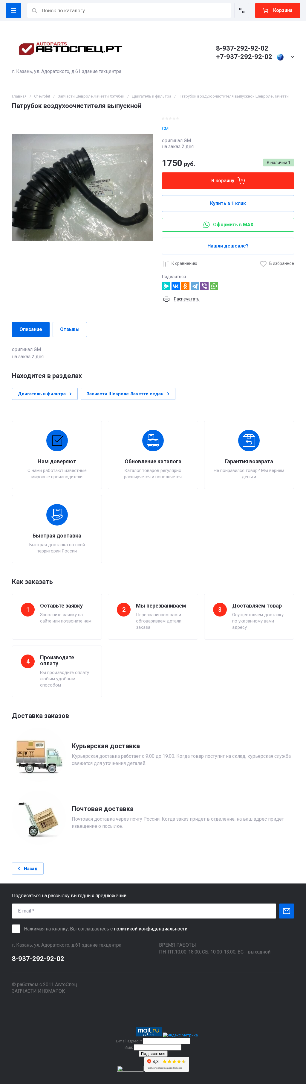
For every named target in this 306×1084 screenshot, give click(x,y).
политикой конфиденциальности (150, 929)
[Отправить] (286, 911)
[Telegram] (195, 286)
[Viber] (204, 286)
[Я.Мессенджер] (166, 286)
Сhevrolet (42, 96)
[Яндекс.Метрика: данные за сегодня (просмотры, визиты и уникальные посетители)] (180, 1035)
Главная (19, 96)
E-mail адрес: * (129, 1041)
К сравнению (184, 263)
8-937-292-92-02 (242, 48)
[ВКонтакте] (176, 286)
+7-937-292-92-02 (244, 56)
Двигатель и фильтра (151, 96)
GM (165, 128)
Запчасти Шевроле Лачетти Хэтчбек (91, 96)
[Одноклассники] (185, 286)
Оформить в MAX (233, 224)
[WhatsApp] (214, 286)
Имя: (129, 1047)
